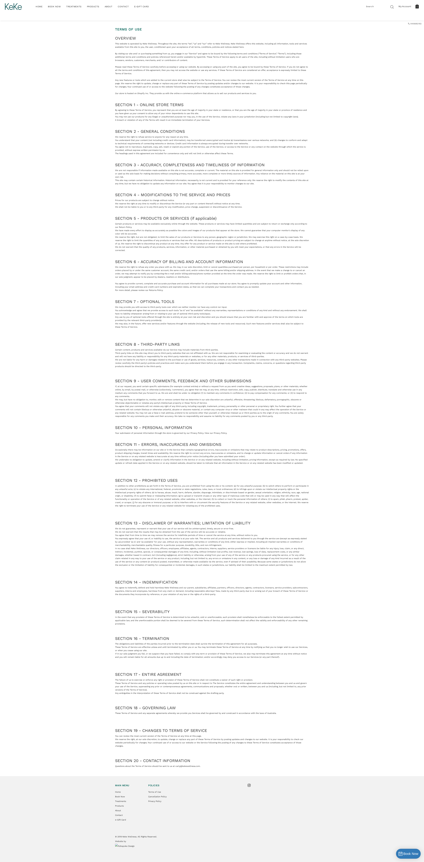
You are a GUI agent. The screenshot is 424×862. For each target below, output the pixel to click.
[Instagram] (250, 785)
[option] (212, 23)
